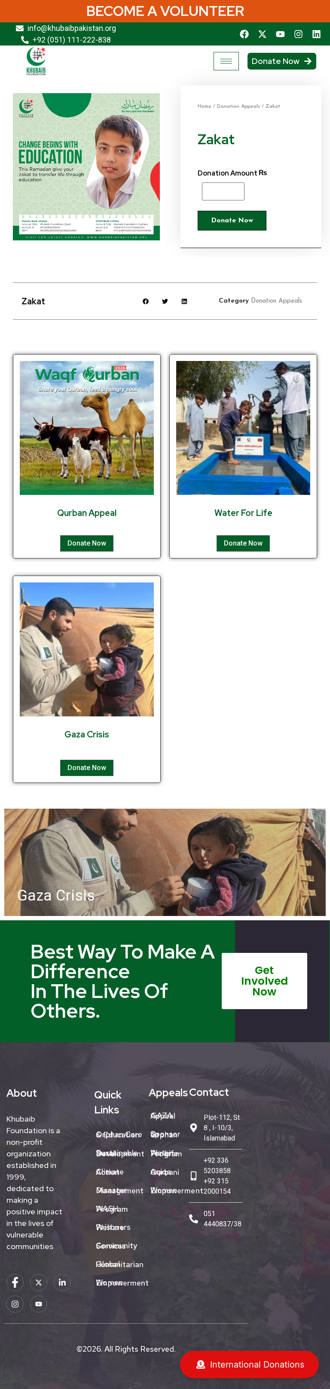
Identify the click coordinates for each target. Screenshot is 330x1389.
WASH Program (112, 1208)
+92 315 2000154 (217, 1186)
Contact (209, 1092)
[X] (38, 1282)
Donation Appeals (238, 106)
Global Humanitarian (120, 1264)
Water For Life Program (166, 1153)
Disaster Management (120, 1190)
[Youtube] (281, 34)
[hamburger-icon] (226, 61)
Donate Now (232, 220)
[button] (146, 301)
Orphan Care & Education (119, 1134)
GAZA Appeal (163, 1115)
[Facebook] (244, 34)
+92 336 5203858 (217, 1165)
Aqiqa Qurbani (165, 1171)
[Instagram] (299, 34)
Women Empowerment (120, 1282)
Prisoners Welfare (113, 1227)
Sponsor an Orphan (165, 1134)
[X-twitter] (263, 34)
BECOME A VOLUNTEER (165, 11)
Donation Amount (227, 173)
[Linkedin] (317, 34)
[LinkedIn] (62, 1282)
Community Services (116, 1245)
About (21, 1093)
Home (204, 106)
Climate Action (110, 1171)
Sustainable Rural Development (120, 1153)
